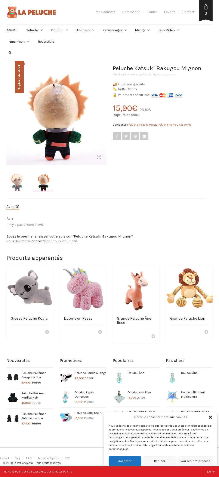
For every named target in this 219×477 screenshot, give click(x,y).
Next (104, 110)
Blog (17, 458)
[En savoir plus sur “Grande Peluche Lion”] (206, 332)
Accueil (12, 30)
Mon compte (105, 12)
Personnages (112, 30)
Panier (152, 12)
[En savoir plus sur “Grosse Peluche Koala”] (47, 332)
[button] (210, 417)
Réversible (46, 41)
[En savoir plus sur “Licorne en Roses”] (100, 332)
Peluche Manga (132, 74)
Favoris (169, 12)
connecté (39, 241)
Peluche (32, 30)
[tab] (16, 207)
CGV (67, 458)
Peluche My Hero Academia (159, 74)
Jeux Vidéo (166, 30)
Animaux (83, 30)
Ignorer (211, 471)
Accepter (125, 461)
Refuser (159, 461)
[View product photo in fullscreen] (99, 158)
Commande (131, 12)
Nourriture (17, 42)
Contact (188, 12)
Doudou (57, 30)
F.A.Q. (29, 458)
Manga (140, 30)
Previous (8, 110)
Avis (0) (12, 206)
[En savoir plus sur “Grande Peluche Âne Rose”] (153, 336)
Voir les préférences (195, 461)
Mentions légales (48, 458)
